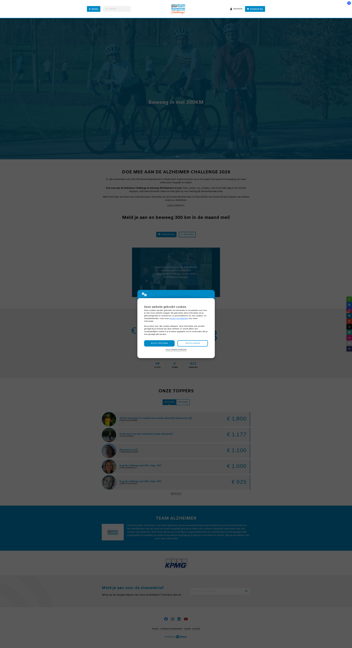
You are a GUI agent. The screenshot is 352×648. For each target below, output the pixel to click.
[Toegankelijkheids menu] (349, 3)
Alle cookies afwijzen (176, 350)
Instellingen (192, 343)
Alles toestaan (159, 343)
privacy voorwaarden (178, 318)
